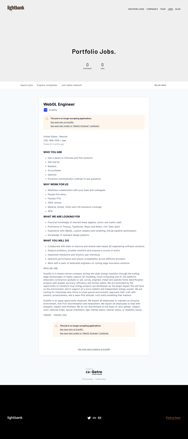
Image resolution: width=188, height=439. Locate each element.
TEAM (162, 9)
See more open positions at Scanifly (94, 349)
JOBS (170, 9)
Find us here (173, 418)
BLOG (177, 9)
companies (47, 85)
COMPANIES (152, 9)
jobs (27, 85)
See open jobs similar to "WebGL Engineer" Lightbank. (75, 126)
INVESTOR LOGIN (136, 9)
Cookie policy (100, 379)
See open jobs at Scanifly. (62, 122)
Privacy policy (87, 379)
